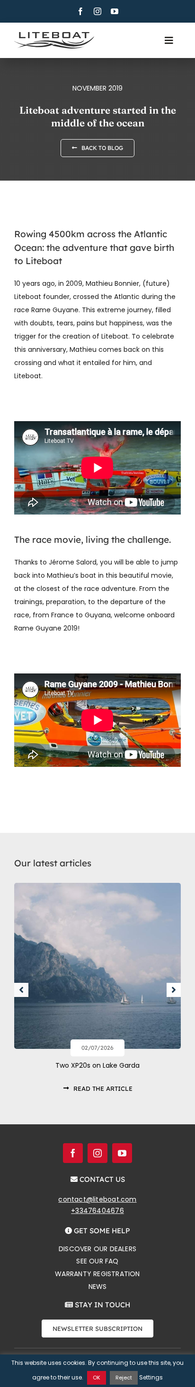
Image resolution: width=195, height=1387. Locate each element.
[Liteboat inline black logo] (54, 35)
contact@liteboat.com (97, 1199)
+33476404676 (97, 1210)
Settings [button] (151, 1377)
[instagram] (97, 11)
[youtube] (114, 11)
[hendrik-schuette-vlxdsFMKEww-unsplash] (97, 886)
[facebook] (80, 11)
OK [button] (96, 1377)
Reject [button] (123, 1377)
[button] (21, 990)
